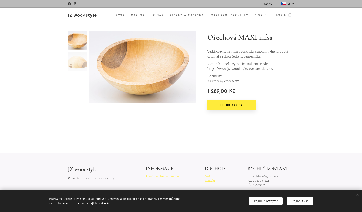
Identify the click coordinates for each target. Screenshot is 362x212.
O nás (208, 176)
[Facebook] (69, 4)
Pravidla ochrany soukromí (163, 176)
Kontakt (210, 180)
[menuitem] (121, 15)
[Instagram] (75, 4)
